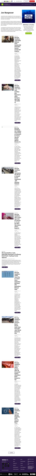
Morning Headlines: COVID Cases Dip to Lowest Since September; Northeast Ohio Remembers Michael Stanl (17, 281)
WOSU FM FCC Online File (31, 459)
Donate (32, 1)
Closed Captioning (23, 467)
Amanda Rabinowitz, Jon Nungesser (17, 53)
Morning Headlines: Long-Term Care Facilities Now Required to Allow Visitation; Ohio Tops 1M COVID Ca (17, 94)
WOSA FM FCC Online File (31, 462)
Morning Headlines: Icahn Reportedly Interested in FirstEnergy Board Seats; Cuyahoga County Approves (11, 255)
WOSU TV (14, 465)
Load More (11, 452)
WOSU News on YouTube (28, 24)
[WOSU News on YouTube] (28, 16)
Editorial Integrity (23, 461)
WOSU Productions (15, 469)
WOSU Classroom (15, 467)
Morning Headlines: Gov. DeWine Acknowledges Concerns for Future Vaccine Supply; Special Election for (17, 135)
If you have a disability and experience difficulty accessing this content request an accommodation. (31, 467)
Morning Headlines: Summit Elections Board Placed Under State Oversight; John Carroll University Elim (17, 325)
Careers (22, 463)
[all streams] (34, 4)
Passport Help (22, 469)
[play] (2, 4)
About (21, 459)
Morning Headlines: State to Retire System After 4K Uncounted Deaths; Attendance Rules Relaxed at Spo (17, 371)
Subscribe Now (28, 33)
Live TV (26, 1)
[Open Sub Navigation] (22, 1)
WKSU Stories (16, 36)
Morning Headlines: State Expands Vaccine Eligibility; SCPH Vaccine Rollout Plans (17, 416)
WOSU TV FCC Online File (31, 464)
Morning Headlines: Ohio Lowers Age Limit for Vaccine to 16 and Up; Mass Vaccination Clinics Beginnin (17, 221)
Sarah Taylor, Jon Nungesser (16, 425)
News (14, 461)
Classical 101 (15, 463)
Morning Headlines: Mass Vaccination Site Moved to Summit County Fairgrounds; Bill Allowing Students (17, 176)
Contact (22, 465)
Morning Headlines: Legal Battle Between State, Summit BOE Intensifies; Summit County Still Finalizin (17, 44)
